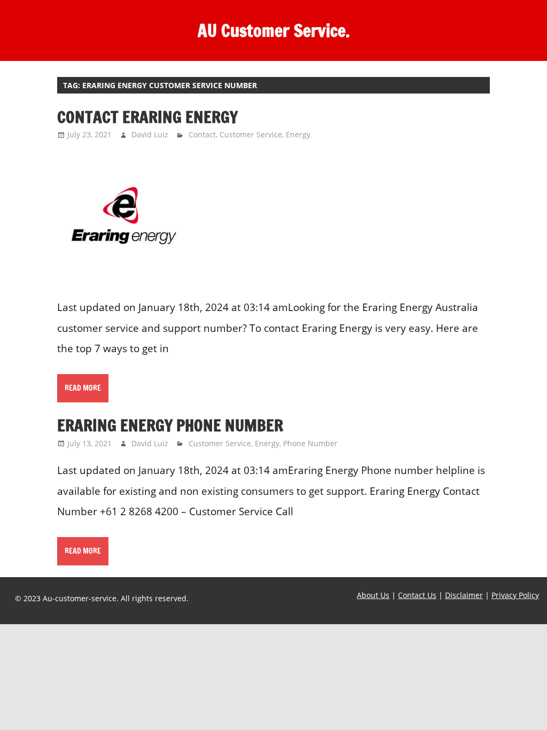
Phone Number (310, 443)
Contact (202, 134)
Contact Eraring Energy (147, 116)
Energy (298, 134)
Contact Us (417, 595)
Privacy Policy (515, 595)
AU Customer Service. (274, 30)
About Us (373, 595)
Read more (83, 388)
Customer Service (251, 134)
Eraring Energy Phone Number (170, 425)
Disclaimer (464, 595)
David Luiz (149, 134)
